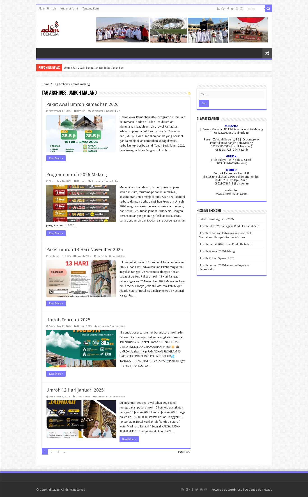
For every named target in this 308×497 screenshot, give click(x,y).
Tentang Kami (90, 8)
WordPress (235, 489)
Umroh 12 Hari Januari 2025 (75, 390)
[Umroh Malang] (55, 27)
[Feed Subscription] (189, 93)
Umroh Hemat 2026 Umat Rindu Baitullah (225, 244)
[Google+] (223, 9)
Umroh (81, 111)
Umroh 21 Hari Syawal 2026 (216, 258)
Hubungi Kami (69, 8)
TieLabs (267, 489)
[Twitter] (232, 9)
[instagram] (241, 9)
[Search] (268, 8)
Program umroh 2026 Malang (76, 174)
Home (45, 84)
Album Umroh (47, 8)
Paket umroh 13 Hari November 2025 (84, 249)
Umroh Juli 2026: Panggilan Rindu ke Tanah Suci (94, 67)
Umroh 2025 (83, 256)
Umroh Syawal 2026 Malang (217, 251)
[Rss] (218, 9)
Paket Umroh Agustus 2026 (216, 219)
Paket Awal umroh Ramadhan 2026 (82, 104)
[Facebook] (228, 9)
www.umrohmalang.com (232, 193)
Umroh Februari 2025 (68, 319)
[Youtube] (237, 9)
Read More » (56, 158)
